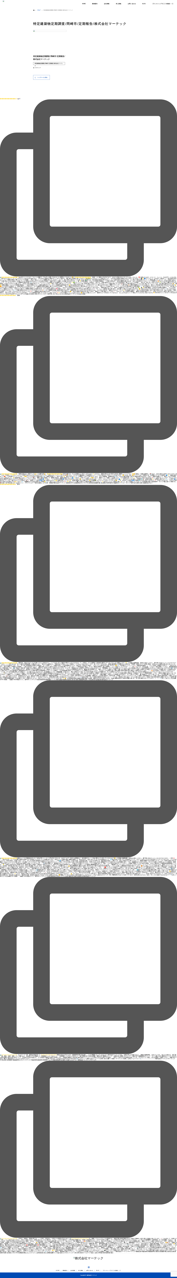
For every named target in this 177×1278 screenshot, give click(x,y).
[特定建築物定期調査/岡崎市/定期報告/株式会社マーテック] (49, 41)
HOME (84, 3)
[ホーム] (33, 8)
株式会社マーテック (92, 1275)
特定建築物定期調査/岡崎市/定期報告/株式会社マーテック (49, 57)
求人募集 (118, 3)
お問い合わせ (132, 3)
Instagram (88, 1266)
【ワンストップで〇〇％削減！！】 (163, 3)
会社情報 (106, 3)
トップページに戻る (42, 77)
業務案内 (95, 3)
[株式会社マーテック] (88, 1258)
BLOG (144, 3)
